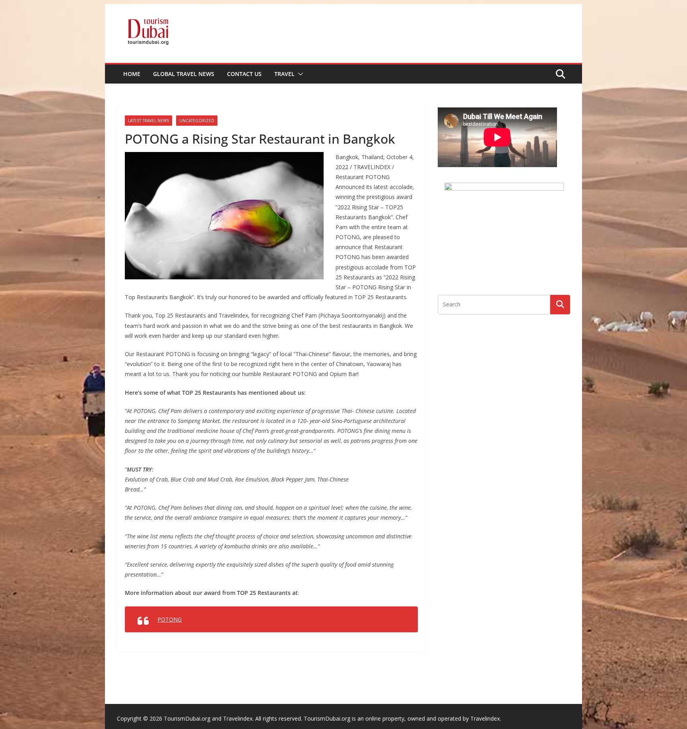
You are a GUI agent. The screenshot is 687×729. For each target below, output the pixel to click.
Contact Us (244, 74)
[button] (299, 74)
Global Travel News (183, 74)
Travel (284, 74)
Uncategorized (196, 120)
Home (131, 74)
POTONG (169, 619)
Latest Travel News (148, 120)
